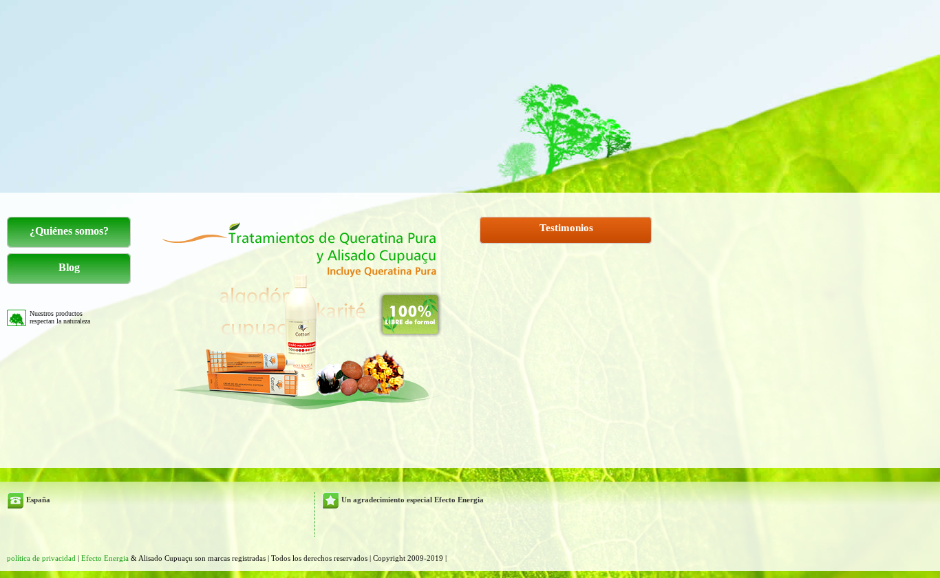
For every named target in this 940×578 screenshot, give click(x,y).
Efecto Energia (106, 558)
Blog (69, 267)
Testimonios (566, 227)
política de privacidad (42, 558)
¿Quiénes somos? (69, 231)
